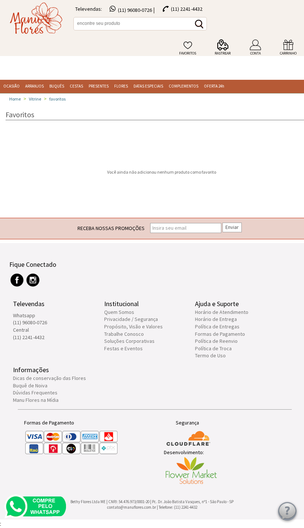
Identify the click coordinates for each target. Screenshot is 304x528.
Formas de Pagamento (220, 334)
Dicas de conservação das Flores (49, 378)
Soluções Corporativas (129, 341)
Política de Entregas (217, 326)
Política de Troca (213, 348)
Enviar (232, 227)
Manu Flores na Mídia (36, 400)
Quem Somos (119, 312)
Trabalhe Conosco (124, 334)
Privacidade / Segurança (131, 319)
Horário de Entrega (216, 319)
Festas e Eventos (123, 348)
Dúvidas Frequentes (35, 392)
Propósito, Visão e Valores (133, 326)
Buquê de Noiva (30, 385)
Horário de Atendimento (221, 312)
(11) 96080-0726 (135, 10)
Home (15, 99)
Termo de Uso (210, 355)
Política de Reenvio (216, 341)
